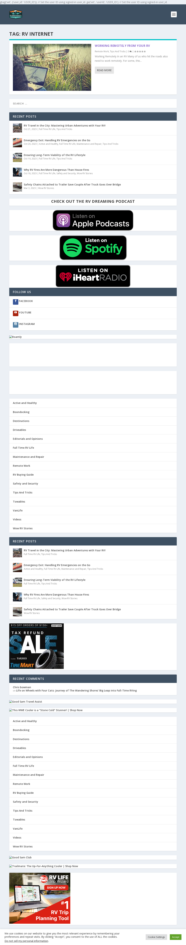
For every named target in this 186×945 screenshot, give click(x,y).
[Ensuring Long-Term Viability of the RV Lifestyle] (17, 157)
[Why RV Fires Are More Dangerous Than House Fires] (17, 172)
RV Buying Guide (23, 474)
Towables (19, 501)
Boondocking (21, 412)
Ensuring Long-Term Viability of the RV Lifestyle (54, 155)
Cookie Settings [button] (156, 937)
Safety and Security (66, 173)
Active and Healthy (48, 143)
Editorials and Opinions (28, 438)
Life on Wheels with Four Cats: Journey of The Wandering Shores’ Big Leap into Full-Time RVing (76, 690)
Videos (17, 519)
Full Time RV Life (47, 129)
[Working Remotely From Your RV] (52, 67)
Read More (104, 70)
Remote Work (102, 51)
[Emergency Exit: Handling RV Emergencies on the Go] (17, 142)
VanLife (18, 510)
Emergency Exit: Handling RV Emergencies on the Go (57, 140)
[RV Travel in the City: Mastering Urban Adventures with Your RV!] (17, 128)
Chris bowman (22, 687)
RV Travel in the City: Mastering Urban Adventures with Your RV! (65, 125)
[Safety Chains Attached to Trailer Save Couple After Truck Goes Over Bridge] (17, 186)
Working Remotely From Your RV (122, 46)
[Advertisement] (93, 355)
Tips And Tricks (118, 51)
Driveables (19, 430)
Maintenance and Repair (89, 143)
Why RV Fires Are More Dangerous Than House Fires (56, 169)
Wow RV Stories (85, 173)
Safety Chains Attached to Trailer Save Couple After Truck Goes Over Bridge (72, 184)
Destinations (21, 421)
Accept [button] (175, 937)
